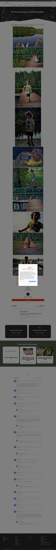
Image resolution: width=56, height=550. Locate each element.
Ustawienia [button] (28, 283)
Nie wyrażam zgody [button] (23, 281)
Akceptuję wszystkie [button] (32, 281)
